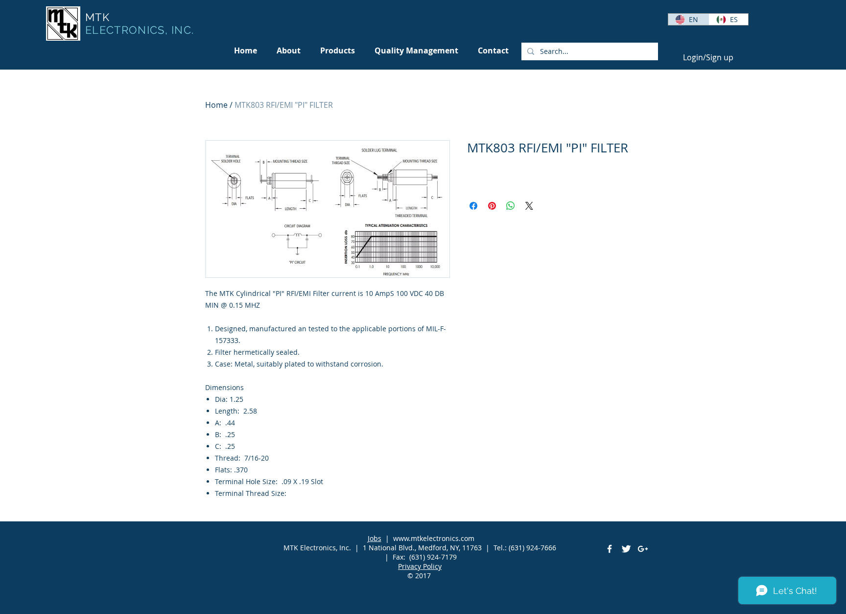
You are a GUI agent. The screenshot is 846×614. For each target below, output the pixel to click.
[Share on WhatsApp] (511, 206)
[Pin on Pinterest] (492, 206)
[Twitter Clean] (626, 548)
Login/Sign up (708, 57)
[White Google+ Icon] (642, 548)
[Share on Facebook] (473, 206)
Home (216, 104)
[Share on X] (529, 206)
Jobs (374, 538)
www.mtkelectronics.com (433, 538)
